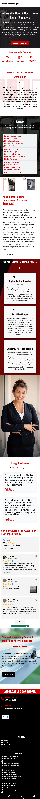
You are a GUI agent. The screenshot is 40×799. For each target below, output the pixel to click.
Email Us (8, 705)
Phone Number (11, 697)
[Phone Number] (2, 698)
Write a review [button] (9, 548)
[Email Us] (2, 706)
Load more (20, 622)
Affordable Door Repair (10, 3)
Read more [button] (6, 572)
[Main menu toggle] (36, 4)
